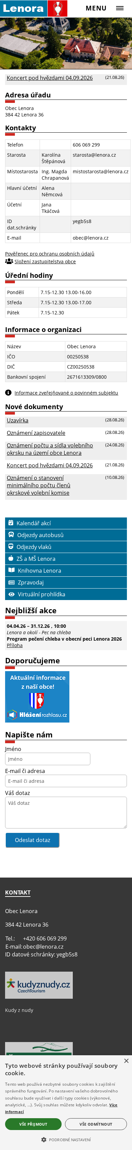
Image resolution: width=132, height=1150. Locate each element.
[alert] (66, 1102)
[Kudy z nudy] (39, 997)
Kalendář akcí (34, 523)
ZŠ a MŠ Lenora (36, 558)
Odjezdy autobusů (40, 535)
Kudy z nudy (19, 1010)
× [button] (126, 1061)
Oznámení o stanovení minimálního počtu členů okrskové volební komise (38, 485)
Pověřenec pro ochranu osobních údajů (49, 253)
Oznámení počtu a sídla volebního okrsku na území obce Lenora (50, 449)
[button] (66, 1139)
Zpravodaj (31, 582)
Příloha (15, 645)
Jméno (13, 749)
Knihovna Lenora (39, 570)
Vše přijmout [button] (33, 1124)
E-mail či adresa (25, 771)
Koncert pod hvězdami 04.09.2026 (50, 78)
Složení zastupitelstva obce (45, 261)
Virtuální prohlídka (41, 594)
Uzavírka (17, 420)
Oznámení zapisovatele (36, 433)
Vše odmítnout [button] (96, 1124)
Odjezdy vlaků (34, 547)
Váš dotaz (17, 793)
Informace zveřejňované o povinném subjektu (66, 393)
